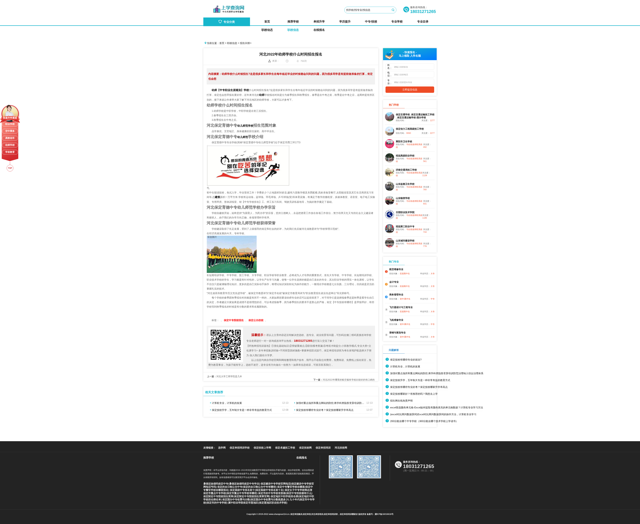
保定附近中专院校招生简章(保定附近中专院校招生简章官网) (237, 496)
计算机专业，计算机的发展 (227, 403)
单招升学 (319, 21)
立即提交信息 (409, 89)
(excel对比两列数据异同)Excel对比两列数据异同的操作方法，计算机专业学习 (433, 414)
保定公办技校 (256, 320)
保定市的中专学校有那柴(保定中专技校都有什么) (285, 493)
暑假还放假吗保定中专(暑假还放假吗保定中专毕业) (232, 483)
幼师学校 (10, 145)
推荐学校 (293, 21)
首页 (267, 21)
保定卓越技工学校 (285, 447)
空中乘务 (10, 131)
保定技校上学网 (262, 447)
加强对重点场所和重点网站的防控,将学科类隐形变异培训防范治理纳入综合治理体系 (342, 403)
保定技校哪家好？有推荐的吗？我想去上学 (414, 393)
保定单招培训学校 (240, 447)
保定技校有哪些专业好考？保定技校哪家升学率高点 (325, 410)
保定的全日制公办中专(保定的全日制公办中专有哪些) (247, 486)
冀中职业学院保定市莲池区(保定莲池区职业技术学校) (257, 502)
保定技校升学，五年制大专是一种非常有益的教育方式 (242, 410)
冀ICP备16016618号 (384, 514)
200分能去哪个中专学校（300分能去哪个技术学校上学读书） (424, 421)
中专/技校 (371, 21)
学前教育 (10, 152)
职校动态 (267, 29)
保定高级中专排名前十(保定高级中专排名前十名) (257, 490)
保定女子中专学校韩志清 (298, 490)
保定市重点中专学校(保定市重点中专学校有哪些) (230, 493)
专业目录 (422, 21)
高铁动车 (10, 138)
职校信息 (293, 29)
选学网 (222, 447)
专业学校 (397, 21)
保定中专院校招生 (234, 320)
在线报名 (319, 29)
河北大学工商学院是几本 (224, 376)
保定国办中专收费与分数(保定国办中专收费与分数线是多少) (256, 499)
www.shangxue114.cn (279, 514)
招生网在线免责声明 (401, 400)
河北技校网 (341, 447)
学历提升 (345, 21)
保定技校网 (305, 447)
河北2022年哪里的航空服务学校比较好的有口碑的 (344, 379)
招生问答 (245, 43)
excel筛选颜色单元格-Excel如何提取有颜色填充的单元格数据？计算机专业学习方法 (436, 407)
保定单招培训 (323, 447)
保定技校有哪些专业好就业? (406, 359)
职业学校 (10, 124)
